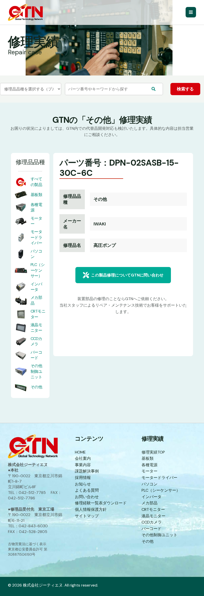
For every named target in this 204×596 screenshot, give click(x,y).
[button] (123, 275)
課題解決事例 (87, 471)
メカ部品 (149, 503)
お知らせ (83, 484)
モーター (149, 471)
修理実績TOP (153, 452)
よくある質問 (87, 490)
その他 (36, 387)
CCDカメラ (36, 341)
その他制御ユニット (36, 371)
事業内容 (83, 464)
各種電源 (149, 464)
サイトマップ (87, 516)
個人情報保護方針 (91, 509)
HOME (80, 452)
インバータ (36, 286)
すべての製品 (36, 181)
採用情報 (83, 477)
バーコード (36, 355)
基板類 (36, 194)
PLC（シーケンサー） (38, 270)
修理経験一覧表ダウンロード (101, 503)
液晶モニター (36, 327)
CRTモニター (38, 314)
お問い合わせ (87, 496)
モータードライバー (36, 237)
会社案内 (83, 458)
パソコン (149, 484)
